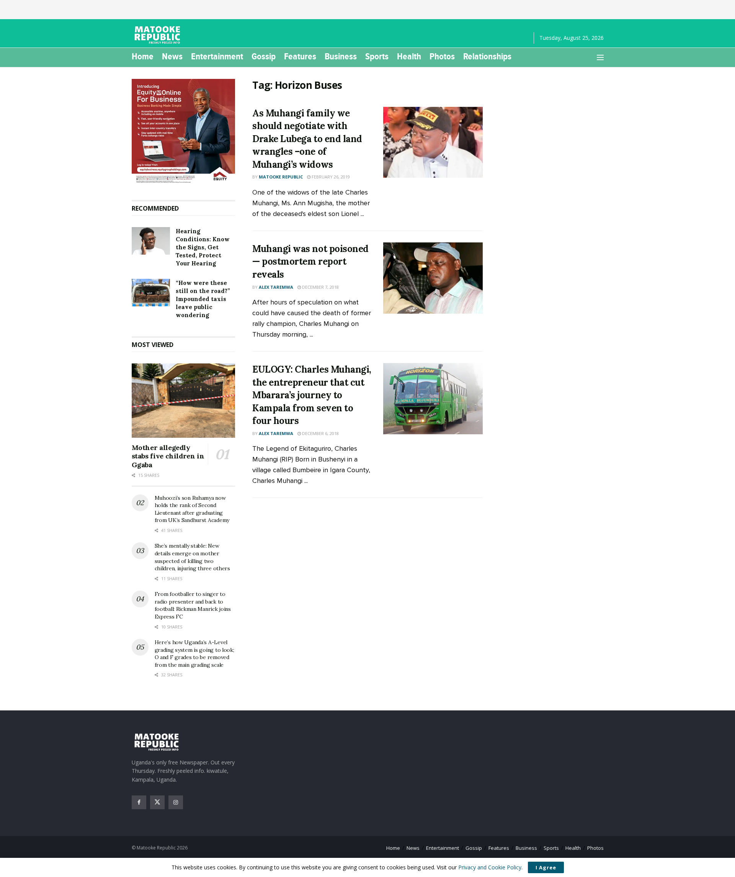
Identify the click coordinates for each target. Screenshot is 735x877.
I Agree (546, 867)
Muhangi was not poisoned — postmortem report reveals (310, 261)
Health (409, 56)
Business (341, 56)
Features (300, 56)
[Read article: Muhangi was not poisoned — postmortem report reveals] (433, 278)
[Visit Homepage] (158, 35)
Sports (377, 56)
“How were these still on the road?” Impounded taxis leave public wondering (203, 299)
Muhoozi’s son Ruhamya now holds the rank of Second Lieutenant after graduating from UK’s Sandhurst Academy (192, 509)
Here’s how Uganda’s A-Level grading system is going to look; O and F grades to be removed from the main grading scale (194, 653)
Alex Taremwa (276, 287)
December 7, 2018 (320, 287)
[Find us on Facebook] (139, 802)
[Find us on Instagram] (175, 802)
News (172, 56)
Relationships (487, 56)
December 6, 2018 (320, 433)
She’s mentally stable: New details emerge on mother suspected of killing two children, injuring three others (192, 557)
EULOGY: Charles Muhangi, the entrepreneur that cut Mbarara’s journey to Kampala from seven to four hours (311, 395)
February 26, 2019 (330, 177)
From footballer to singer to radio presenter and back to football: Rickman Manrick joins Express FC (193, 605)
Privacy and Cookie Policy (489, 867)
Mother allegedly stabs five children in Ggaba (168, 456)
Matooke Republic (281, 177)
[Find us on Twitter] (157, 802)
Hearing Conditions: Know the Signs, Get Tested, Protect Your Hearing (203, 247)
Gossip (264, 56)
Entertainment (217, 56)
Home (143, 56)
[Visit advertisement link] (183, 132)
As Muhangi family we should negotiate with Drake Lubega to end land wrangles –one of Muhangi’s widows (307, 138)
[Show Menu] (600, 57)
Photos (442, 56)
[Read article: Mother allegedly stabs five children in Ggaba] (183, 400)
